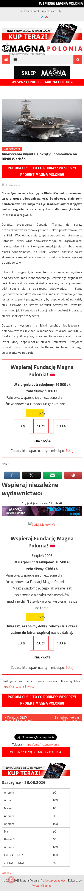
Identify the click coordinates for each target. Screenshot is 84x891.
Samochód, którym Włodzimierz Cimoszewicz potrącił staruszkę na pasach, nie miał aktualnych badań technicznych (63, 718)
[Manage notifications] (11, 879)
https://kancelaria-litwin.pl (18, 686)
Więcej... (7, 872)
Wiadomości (12, 149)
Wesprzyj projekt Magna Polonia (42, 82)
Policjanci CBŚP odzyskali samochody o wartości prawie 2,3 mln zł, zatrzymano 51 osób (20, 718)
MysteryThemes (41, 885)
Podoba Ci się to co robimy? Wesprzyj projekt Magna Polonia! (42, 171)
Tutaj (69, 450)
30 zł (21, 426)
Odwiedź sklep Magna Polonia (42, 72)
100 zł (61, 426)
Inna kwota (42, 440)
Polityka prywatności (53, 880)
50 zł (41, 426)
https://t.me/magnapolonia (42, 744)
